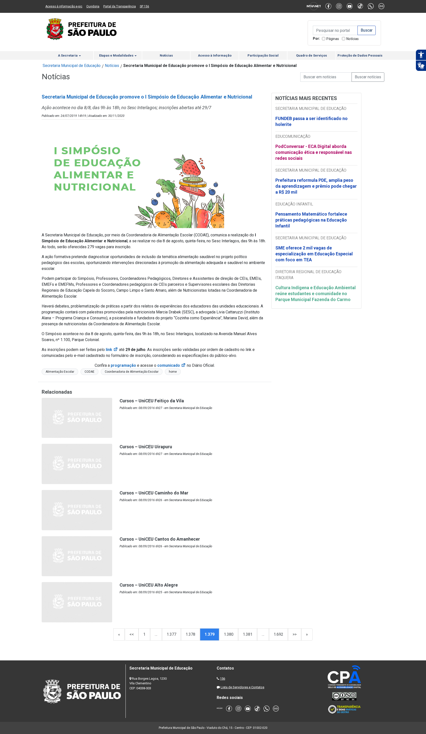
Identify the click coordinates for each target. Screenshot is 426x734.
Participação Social (263, 55)
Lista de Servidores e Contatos (242, 687)
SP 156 (144, 6)
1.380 (228, 634)
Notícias (352, 38)
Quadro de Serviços (311, 55)
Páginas (332, 38)
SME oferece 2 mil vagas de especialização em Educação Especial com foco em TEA (314, 253)
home (173, 371)
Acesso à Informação (214, 55)
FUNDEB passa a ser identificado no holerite (311, 121)
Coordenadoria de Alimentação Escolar (132, 371)
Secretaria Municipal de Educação (72, 65)
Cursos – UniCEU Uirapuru (146, 446)
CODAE (89, 371)
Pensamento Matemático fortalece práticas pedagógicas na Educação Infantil (311, 219)
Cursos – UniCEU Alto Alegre (149, 585)
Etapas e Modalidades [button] (116, 55)
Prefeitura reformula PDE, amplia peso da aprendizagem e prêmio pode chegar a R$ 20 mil (316, 186)
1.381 (247, 634)
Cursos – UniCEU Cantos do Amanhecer (160, 539)
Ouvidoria (92, 6)
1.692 (278, 634)
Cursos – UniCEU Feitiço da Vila (152, 400)
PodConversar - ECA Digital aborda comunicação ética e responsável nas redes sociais (313, 152)
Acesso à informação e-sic (63, 6)
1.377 (171, 634)
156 (222, 678)
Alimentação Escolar (60, 371)
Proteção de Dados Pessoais (359, 55)
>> (295, 634)
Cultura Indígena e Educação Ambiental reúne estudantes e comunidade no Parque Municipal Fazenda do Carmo (315, 293)
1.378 (190, 634)
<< (131, 634)
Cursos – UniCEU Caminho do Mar (154, 492)
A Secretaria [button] (68, 55)
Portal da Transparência (119, 6)
